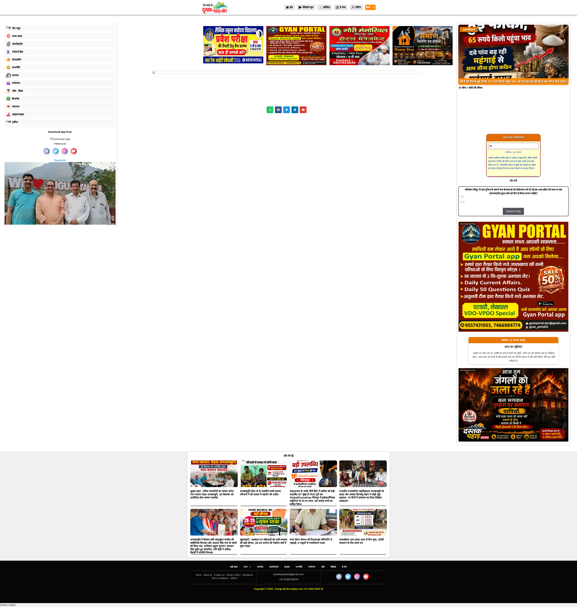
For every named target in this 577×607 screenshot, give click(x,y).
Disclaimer (247, 575)
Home (199, 575)
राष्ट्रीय (260, 566)
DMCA (233, 578)
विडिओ (333, 566)
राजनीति (299, 566)
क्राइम (287, 566)
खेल (323, 566)
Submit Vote (513, 211)
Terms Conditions (220, 578)
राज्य (245, 566)
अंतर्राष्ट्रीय (273, 566)
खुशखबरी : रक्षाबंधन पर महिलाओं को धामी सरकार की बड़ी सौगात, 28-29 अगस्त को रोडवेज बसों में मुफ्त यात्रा (263, 543)
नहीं (463, 202)
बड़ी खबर (234, 566)
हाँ (462, 197)
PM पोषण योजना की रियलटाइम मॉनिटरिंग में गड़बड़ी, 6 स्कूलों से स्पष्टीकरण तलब (311, 541)
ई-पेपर (344, 566)
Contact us (219, 575)
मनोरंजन (311, 566)
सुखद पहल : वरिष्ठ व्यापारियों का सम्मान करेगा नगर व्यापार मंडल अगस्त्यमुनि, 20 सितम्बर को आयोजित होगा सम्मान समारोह (212, 494)
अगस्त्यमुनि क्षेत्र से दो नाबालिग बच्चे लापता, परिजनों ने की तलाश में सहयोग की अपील (260, 492)
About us (207, 575)
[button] (270, 109)
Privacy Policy (233, 575)
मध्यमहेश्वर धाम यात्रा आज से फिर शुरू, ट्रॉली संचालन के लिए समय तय (361, 541)
